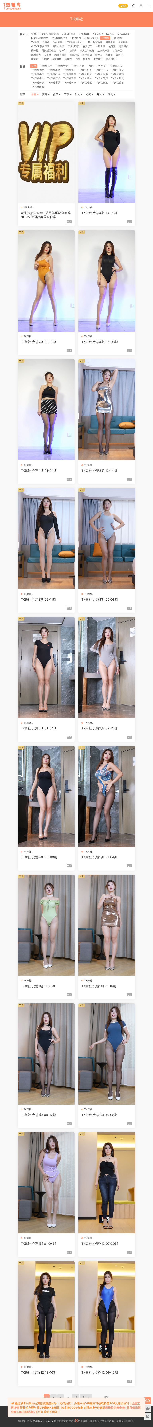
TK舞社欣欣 (37, 86)
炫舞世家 (100, 46)
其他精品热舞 (95, 42)
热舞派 (112, 46)
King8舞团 (84, 33)
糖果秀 (73, 50)
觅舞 (77, 58)
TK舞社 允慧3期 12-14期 (99, 471)
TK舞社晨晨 (117, 78)
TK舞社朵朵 (117, 70)
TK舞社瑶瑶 (85, 82)
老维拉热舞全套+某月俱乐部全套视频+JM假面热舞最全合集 (46, 215)
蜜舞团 (68, 58)
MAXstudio (123, 33)
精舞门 (62, 50)
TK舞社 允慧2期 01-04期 (99, 857)
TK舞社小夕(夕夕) (96, 65)
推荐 (56, 94)
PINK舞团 (76, 37)
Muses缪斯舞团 (39, 37)
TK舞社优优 (37, 70)
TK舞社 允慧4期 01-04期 (39, 471)
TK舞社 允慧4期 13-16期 (99, 213)
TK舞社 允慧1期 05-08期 (99, 1115)
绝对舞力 (36, 54)
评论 (99, 94)
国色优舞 (110, 42)
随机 (110, 94)
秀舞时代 (123, 46)
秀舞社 (34, 50)
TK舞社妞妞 (101, 78)
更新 (45, 94)
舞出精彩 (74, 54)
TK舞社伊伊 (37, 82)
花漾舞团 (57, 58)
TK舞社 (105, 37)
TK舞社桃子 (85, 74)
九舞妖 (46, 42)
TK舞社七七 (77, 65)
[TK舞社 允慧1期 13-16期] (106, 925)
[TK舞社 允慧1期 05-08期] (106, 1054)
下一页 (86, 1396)
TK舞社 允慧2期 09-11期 (99, 728)
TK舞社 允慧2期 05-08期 (39, 857)
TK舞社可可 (85, 70)
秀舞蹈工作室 (49, 50)
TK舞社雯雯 (61, 65)
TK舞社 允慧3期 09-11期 (38, 599)
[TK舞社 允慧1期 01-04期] (46, 1182)
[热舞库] (12, 6)
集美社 (86, 58)
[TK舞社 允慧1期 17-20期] (46, 925)
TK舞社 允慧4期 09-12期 (39, 342)
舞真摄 (109, 54)
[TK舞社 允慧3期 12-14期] (106, 409)
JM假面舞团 (68, 33)
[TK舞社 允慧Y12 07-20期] (106, 1182)
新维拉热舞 (59, 46)
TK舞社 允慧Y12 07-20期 (99, 1244)
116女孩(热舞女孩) (49, 33)
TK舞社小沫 (37, 78)
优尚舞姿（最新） (75, 42)
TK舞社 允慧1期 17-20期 (38, 986)
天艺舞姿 (123, 42)
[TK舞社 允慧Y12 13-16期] (46, 1311)
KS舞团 (110, 33)
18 (75, 1396)
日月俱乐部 (74, 46)
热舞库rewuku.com (43, 1421)
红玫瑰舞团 (103, 50)
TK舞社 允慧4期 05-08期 (99, 342)
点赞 (88, 94)
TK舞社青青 (69, 78)
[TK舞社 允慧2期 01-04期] (106, 796)
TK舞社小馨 (53, 82)
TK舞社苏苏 (117, 74)
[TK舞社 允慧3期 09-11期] (46, 538)
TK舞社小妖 (37, 74)
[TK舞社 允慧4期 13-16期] (106, 152)
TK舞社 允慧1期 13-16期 (98, 986)
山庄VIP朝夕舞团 (40, 46)
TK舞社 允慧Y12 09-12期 (99, 1372)
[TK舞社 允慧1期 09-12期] (46, 1054)
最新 (34, 94)
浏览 (77, 94)
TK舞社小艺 (101, 70)
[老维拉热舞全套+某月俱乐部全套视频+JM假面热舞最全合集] (46, 152)
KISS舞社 (98, 33)
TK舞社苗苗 (117, 82)
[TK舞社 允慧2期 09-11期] (106, 667)
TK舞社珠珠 (69, 82)
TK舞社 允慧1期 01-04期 (38, 1244)
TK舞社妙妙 (53, 74)
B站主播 (28, 207)
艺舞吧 (45, 58)
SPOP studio (91, 37)
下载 (67, 94)
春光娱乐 (87, 46)
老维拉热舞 (60, 54)
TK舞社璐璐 (69, 74)
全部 (33, 33)
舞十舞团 (87, 54)
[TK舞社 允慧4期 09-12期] (46, 281)
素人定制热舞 (87, 50)
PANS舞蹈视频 (59, 37)
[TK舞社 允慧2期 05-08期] (46, 796)
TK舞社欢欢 (53, 70)
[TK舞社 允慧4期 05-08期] (106, 281)
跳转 (106, 1396)
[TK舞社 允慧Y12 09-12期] (106, 1311)
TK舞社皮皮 (101, 82)
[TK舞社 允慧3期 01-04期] (46, 667)
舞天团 (98, 54)
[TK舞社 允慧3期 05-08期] (106, 538)
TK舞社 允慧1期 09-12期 (38, 1115)
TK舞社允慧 (45, 65)
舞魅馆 (34, 58)
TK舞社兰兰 (85, 78)
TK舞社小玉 (115, 65)
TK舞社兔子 (69, 70)
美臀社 (47, 54)
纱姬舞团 (117, 50)
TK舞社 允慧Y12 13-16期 (38, 1372)
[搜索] (134, 6)
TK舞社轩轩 (53, 78)
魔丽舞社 (98, 58)
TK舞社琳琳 (101, 74)
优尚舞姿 (57, 42)
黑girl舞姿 (111, 58)
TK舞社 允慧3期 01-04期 (39, 728)
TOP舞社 (117, 37)
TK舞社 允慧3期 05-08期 (99, 599)
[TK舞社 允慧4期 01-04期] (46, 409)
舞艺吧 (119, 54)
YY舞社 (35, 42)
